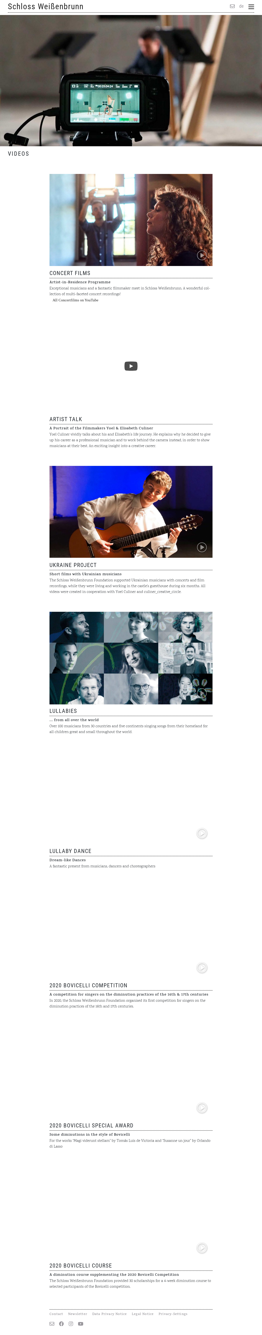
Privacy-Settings (173, 1314)
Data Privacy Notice (109, 1314)
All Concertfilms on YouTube (75, 300)
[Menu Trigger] (251, 6)
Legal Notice (143, 1314)
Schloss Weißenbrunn (46, 6)
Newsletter (77, 1314)
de (241, 6)
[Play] (131, 366)
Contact (56, 1314)
